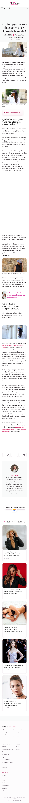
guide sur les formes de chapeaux (13, 428)
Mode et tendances (10, 20)
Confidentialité (5, 785)
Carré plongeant (6, 759)
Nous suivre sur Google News (15, 507)
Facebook (18, 736)
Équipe (3, 778)
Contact (4, 775)
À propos (4, 780)
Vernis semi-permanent (7, 762)
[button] (27, 8)
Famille (17, 752)
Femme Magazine (3, 20)
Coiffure (18, 744)
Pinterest (11, 736)
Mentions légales (6, 783)
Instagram (5, 736)
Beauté (17, 746)
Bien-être (18, 749)
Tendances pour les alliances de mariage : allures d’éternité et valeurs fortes (16, 295)
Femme (9, 726)
